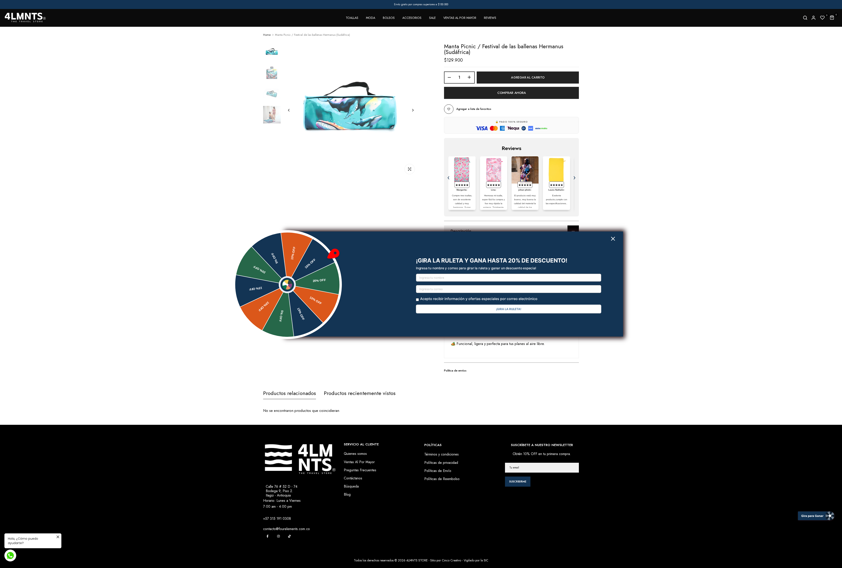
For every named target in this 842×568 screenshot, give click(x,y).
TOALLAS (352, 18)
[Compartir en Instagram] (278, 536)
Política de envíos (455, 370)
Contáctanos (353, 478)
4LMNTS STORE (417, 560)
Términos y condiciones (441, 454)
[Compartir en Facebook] (267, 536)
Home (267, 35)
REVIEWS (490, 18)
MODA (370, 18)
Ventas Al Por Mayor (359, 461)
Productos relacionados (289, 393)
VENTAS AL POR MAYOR (459, 18)
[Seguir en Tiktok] (289, 536)
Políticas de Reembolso (442, 478)
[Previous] (292, 110)
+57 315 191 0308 (277, 518)
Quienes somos (355, 453)
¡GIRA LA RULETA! (508, 309)
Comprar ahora (511, 92)
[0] (822, 17)
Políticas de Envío (437, 470)
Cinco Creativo (451, 560)
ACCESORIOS (411, 18)
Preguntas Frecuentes (360, 470)
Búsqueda (351, 486)
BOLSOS (389, 18)
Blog (347, 494)
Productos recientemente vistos (360, 393)
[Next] (409, 110)
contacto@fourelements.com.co (286, 528)
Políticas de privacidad (441, 462)
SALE (432, 18)
